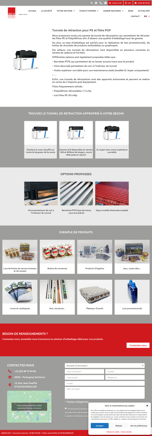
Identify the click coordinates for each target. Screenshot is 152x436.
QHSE (130, 10)
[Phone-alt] (100, 3)
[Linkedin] (96, 3)
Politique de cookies (112, 432)
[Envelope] (105, 3)
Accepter (99, 425)
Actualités (144, 10)
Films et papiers (87, 10)
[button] (147, 405)
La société (46, 10)
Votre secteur (64, 10)
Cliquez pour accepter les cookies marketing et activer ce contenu (29, 406)
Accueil (32, 10)
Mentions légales (126, 432)
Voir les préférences (138, 425)
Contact (135, 16)
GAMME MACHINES (112, 10)
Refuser (119, 425)
